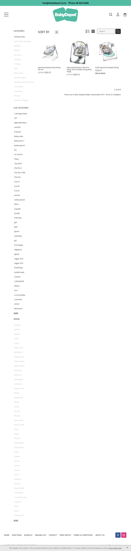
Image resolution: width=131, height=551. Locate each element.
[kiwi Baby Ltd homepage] (65, 14)
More (16, 313)
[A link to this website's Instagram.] (124, 535)
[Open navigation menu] (19, 14)
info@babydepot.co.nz (54, 2)
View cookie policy (115, 548)
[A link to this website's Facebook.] (118, 535)
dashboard (19, 545)
